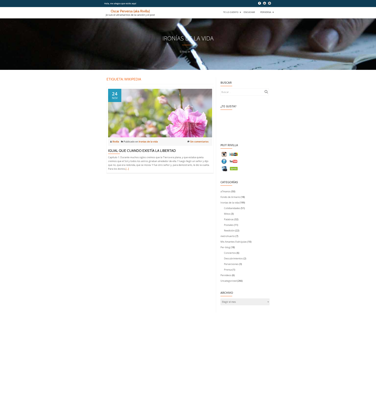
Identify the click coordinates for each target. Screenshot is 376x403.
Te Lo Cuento (230, 12)
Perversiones (231, 264)
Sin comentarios (199, 141)
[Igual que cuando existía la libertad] (160, 112)
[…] (127, 168)
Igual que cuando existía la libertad (142, 150)
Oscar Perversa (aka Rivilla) (130, 11)
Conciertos (230, 253)
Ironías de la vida (148, 141)
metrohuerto (227, 236)
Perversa (265, 12)
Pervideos (225, 275)
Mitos (227, 213)
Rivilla (116, 141)
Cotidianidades (232, 208)
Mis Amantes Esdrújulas (233, 241)
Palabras (229, 219)
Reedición (229, 230)
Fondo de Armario (230, 197)
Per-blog (225, 247)
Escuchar (249, 12)
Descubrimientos (233, 258)
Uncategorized (228, 280)
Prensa (228, 269)
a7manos (225, 191)
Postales (228, 225)
